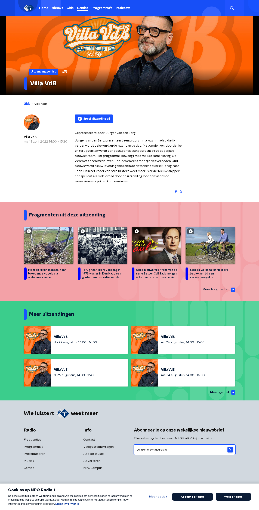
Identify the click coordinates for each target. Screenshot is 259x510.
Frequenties (32, 439)
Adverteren (91, 461)
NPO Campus (92, 468)
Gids (70, 8)
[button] (231, 8)
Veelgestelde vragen (98, 446)
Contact (89, 439)
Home (43, 8)
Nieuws (57, 8)
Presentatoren (34, 453)
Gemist (82, 8)
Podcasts (123, 8)
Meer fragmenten (215, 289)
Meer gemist (219, 392)
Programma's (102, 8)
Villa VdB (30, 137)
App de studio (93, 453)
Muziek (29, 461)
